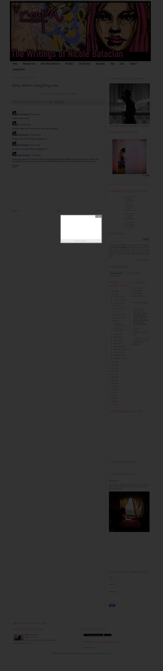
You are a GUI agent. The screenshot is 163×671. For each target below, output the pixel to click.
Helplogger (84, 241)
